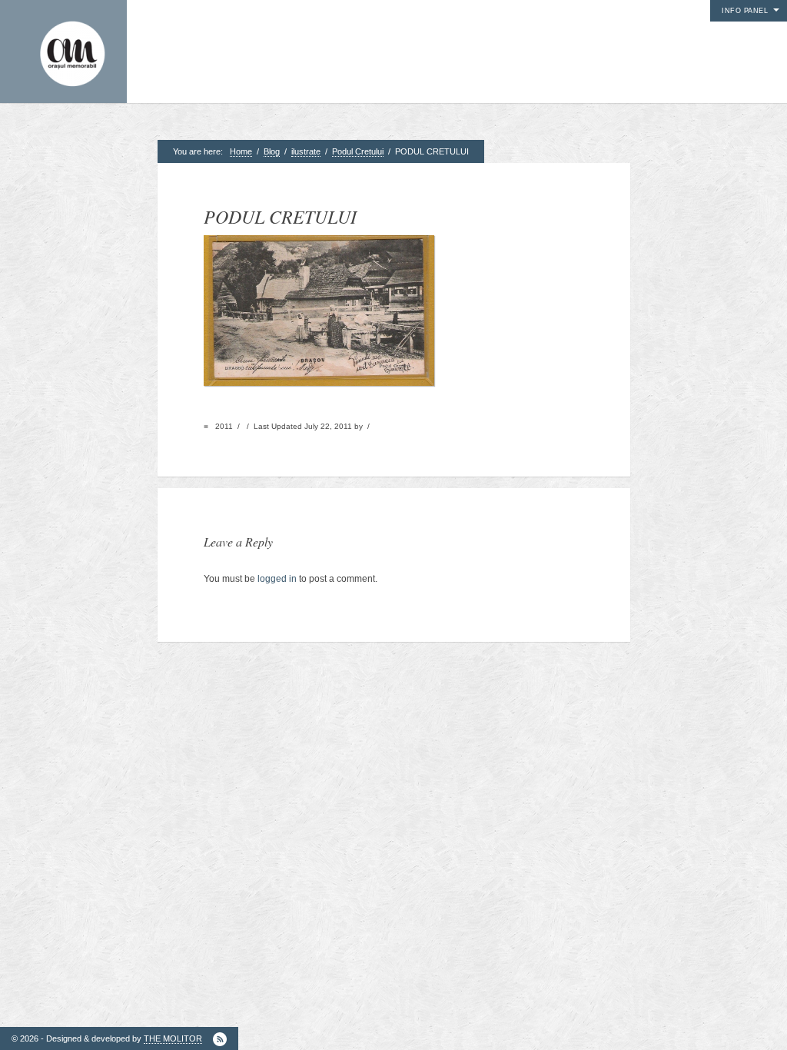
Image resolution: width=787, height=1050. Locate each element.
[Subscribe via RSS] (220, 1039)
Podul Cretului (358, 151)
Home (241, 151)
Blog (272, 151)
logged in (277, 578)
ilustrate (305, 151)
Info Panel (745, 11)
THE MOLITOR (173, 1038)
